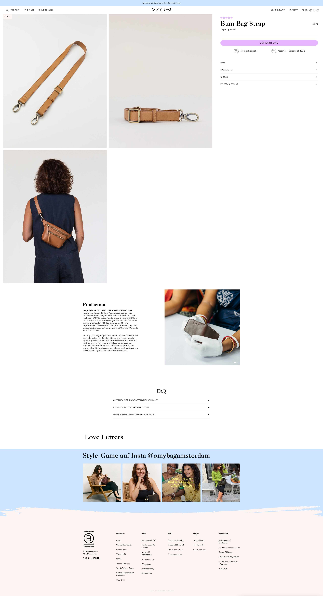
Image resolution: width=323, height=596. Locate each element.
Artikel (118, 540)
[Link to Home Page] (161, 10)
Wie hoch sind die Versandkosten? (131, 407)
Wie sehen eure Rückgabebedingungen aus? (135, 400)
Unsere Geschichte (124, 545)
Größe (224, 77)
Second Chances (123, 563)
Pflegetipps (146, 564)
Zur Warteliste (269, 43)
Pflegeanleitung (229, 84)
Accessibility (147, 573)
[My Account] (310, 10)
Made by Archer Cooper (161, 590)
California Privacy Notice (229, 557)
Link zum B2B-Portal (176, 545)
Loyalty (293, 10)
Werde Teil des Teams (125, 568)
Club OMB (120, 580)
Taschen (15, 10)
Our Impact (278, 10)
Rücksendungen (148, 559)
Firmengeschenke (175, 554)
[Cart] (317, 10)
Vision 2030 (121, 554)
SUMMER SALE (46, 10)
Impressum (223, 569)
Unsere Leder (121, 549)
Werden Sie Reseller (176, 540)
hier (178, 3)
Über (222, 63)
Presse (119, 559)
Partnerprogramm (175, 549)
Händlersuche (198, 545)
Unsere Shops (198, 540)
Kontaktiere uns (199, 549)
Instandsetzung (148, 569)
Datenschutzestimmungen (229, 547)
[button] (226, 18)
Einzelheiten (226, 70)
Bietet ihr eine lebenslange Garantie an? (134, 414)
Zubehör (29, 10)
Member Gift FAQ (149, 540)
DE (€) (305, 10)
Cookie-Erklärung (226, 552)
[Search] (7, 10)
